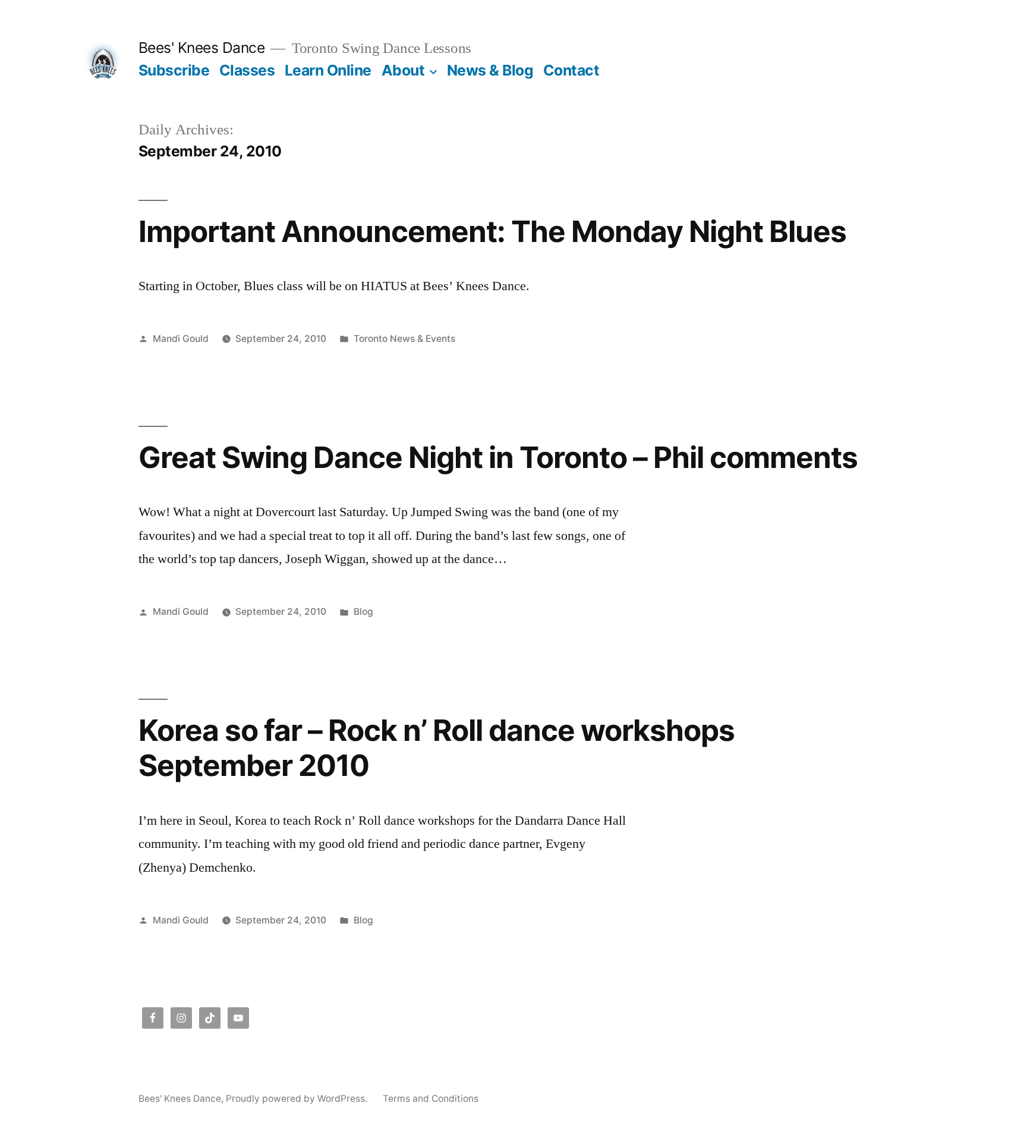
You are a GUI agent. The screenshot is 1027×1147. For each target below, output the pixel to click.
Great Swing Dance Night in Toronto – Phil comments (498, 457)
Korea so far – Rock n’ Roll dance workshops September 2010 (436, 747)
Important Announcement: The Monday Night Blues (492, 231)
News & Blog (490, 70)
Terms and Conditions (430, 1098)
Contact (571, 70)
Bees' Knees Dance (201, 47)
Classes (247, 70)
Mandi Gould (181, 338)
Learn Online (328, 70)
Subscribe (174, 70)
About (403, 70)
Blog (363, 611)
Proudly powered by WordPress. (298, 1098)
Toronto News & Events (404, 338)
